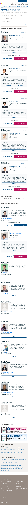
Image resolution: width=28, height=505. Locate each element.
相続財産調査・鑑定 (4, 468)
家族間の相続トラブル (5, 459)
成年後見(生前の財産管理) (8, 460)
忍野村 (5, 452)
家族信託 (10, 468)
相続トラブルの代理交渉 (5, 467)
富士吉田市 (8, 272)
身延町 (10, 450)
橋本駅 (4, 220)
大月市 (16, 447)
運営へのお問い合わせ (7, 490)
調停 (16, 462)
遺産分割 (20, 459)
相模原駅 (4, 373)
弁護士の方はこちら (23, 1)
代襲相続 (2, 462)
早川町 (7, 450)
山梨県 (3, 272)
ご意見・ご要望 (19, 481)
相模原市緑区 (9, 218)
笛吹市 (14, 449)
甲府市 (2, 447)
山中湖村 (8, 452)
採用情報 (4, 499)
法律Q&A (5, 483)
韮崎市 (19, 447)
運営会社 (4, 497)
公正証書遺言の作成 (12, 465)
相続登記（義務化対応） (5, 470)
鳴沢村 (12, 452)
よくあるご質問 (6, 488)
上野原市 (17, 449)
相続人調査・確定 (19, 467)
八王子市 (7, 352)
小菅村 (21, 452)
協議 (13, 462)
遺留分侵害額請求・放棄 (17, 460)
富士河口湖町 (16, 452)
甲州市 (21, 449)
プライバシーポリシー (21, 484)
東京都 (3, 352)
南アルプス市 (3, 449)
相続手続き (15, 468)
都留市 (10, 447)
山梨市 (13, 447)
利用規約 (18, 483)
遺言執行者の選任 (20, 465)
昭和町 (20, 450)
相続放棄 (24, 459)
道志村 (11, 35)
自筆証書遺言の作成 (4, 465)
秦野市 (8, 293)
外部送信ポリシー (20, 486)
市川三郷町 (3, 450)
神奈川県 (4, 218)
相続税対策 (20, 468)
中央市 (24, 449)
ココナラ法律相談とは (7, 481)
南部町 (13, 450)
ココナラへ (3, 1)
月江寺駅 (4, 274)
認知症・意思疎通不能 (14, 459)
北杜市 (7, 449)
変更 (25, 18)
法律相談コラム (6, 484)
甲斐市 (11, 449)
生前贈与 (24, 460)
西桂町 (2, 452)
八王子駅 (4, 353)
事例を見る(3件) (8, 85)
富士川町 (16, 450)
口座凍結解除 (12, 467)
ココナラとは (5, 486)
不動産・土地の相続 (8, 462)
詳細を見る (14, 276)
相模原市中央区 (10, 372)
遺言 (1, 460)
